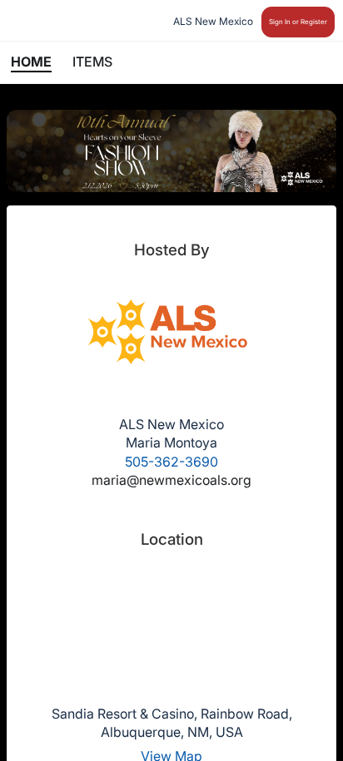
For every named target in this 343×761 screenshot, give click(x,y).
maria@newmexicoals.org (171, 480)
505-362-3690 (171, 461)
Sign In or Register (298, 21)
